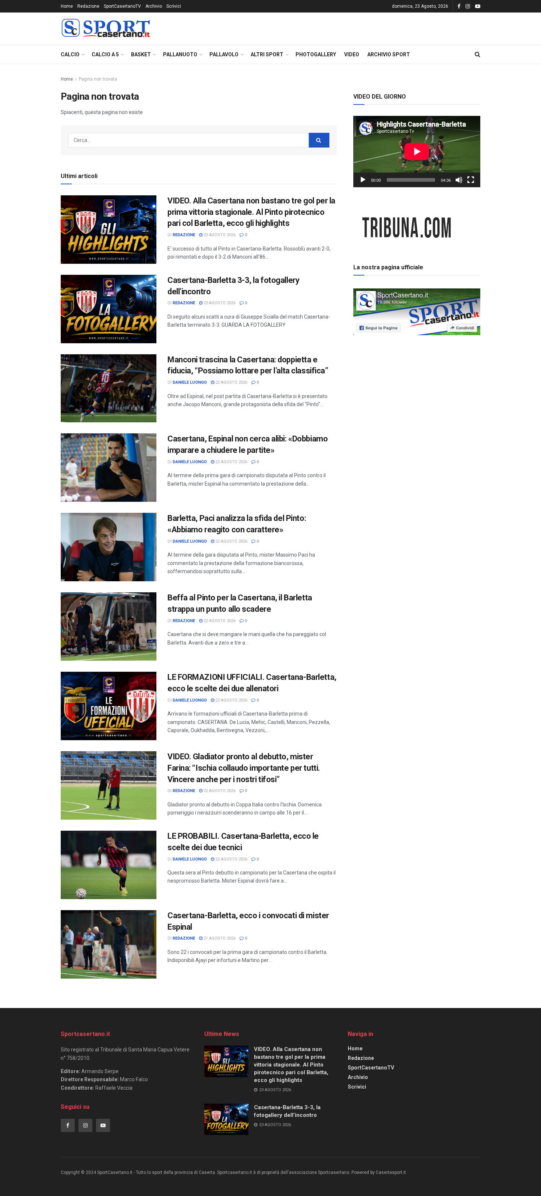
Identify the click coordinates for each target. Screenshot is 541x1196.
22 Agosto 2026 (230, 382)
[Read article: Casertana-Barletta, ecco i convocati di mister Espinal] (108, 944)
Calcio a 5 (105, 54)
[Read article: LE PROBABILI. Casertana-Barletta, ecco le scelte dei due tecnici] (108, 865)
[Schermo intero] (470, 180)
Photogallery (316, 54)
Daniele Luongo (190, 382)
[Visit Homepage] (106, 28)
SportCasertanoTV (122, 6)
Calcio (70, 54)
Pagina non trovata (98, 79)
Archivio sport (388, 54)
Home (67, 6)
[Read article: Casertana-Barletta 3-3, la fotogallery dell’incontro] (108, 309)
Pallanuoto (180, 54)
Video (351, 54)
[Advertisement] (417, 390)
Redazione (88, 6)
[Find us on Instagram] (468, 6)
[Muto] (459, 180)
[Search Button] (477, 54)
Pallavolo (223, 54)
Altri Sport (267, 54)
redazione (184, 235)
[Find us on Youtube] (477, 6)
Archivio (153, 6)
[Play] (363, 180)
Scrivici (173, 6)
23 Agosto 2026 (219, 235)
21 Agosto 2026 (219, 938)
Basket (141, 54)
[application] (416, 151)
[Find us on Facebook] (458, 6)
